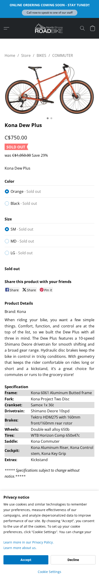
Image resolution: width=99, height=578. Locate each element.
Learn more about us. (20, 548)
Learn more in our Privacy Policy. (28, 542)
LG (22, 252)
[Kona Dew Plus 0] (49, 88)
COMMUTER (62, 55)
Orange (26, 191)
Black (24, 203)
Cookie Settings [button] (49, 571)
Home (10, 55)
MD (22, 241)
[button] (49, 13)
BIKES (41, 55)
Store (26, 55)
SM (22, 229)
